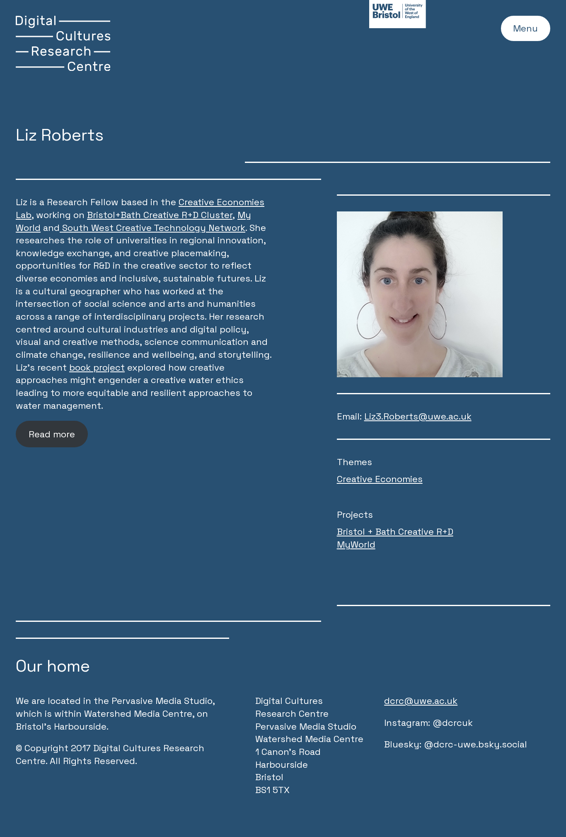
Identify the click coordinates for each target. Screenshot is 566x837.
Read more (52, 434)
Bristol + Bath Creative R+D (395, 531)
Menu (525, 28)
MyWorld (356, 544)
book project (97, 367)
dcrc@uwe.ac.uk (420, 700)
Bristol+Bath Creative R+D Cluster (159, 215)
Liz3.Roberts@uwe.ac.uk (418, 416)
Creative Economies (380, 479)
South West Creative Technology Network (152, 227)
